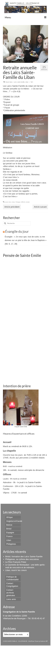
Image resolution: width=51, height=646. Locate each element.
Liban (26, 82)
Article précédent (11, 207)
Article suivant (40, 207)
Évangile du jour (17, 231)
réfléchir (23, 202)
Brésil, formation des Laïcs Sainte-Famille (23, 556)
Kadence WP (44, 641)
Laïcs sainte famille (19, 82)
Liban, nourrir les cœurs (16, 570)
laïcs (10, 202)
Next (45, 44)
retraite (28, 202)
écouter (6, 202)
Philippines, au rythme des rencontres (22, 559)
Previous (6, 44)
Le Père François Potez (15, 562)
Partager (18, 202)
